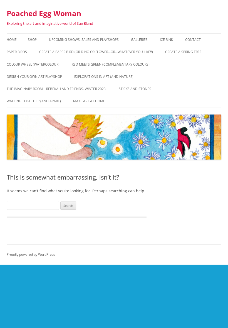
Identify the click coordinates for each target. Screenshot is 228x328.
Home (12, 39)
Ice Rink (166, 39)
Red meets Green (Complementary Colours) (111, 64)
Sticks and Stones (135, 88)
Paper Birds (17, 51)
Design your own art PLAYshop (34, 76)
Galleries (139, 39)
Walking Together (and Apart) (34, 101)
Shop (32, 39)
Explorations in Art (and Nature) (103, 76)
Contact (193, 39)
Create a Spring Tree (183, 51)
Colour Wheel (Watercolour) (33, 64)
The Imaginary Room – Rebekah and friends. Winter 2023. (56, 88)
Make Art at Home (89, 101)
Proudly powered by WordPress (31, 254)
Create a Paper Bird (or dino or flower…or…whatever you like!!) (96, 51)
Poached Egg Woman (44, 13)
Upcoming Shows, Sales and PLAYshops (84, 39)
